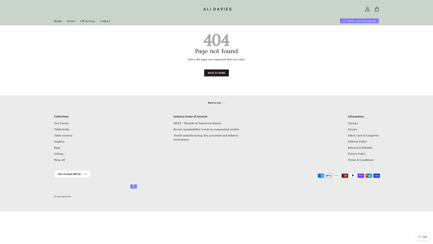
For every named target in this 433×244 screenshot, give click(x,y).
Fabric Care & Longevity (363, 135)
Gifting (58, 154)
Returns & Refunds (360, 147)
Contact (105, 21)
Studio (58, 21)
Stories (71, 21)
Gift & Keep (87, 21)
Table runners (63, 135)
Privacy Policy (357, 154)
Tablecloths (61, 129)
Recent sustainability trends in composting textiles (206, 129)
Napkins (59, 141)
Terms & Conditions (361, 160)
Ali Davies (66, 196)
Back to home (216, 73)
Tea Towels (61, 123)
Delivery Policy (357, 141)
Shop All (59, 160)
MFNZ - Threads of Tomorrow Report (197, 123)
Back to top (215, 102)
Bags (57, 147)
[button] (377, 9)
